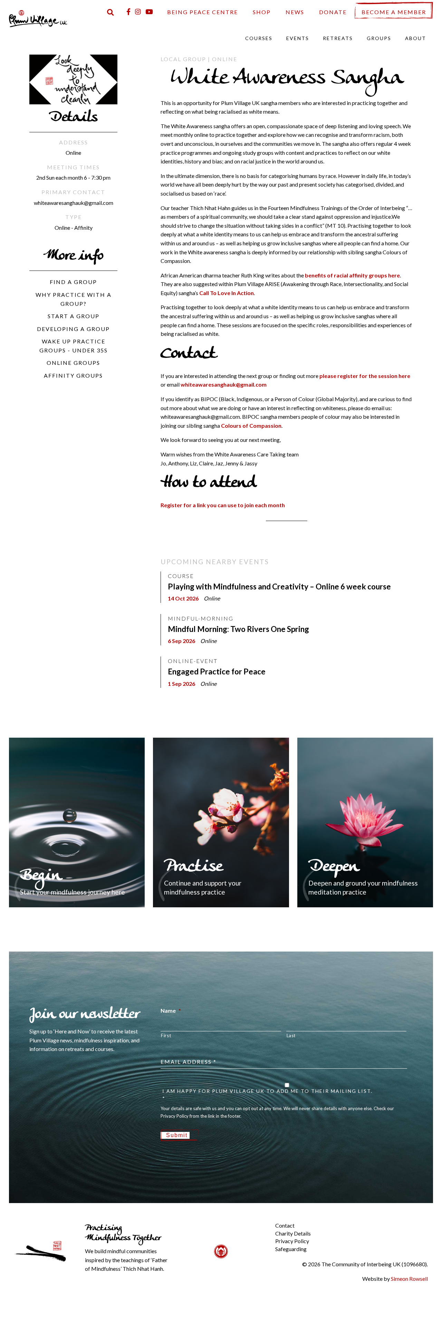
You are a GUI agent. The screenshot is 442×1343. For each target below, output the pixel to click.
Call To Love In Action (226, 293)
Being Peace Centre (202, 12)
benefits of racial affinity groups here (352, 275)
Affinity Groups (73, 375)
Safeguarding (291, 1249)
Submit (177, 1135)
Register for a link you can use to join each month (223, 505)
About (415, 38)
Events (297, 38)
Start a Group (73, 316)
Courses (258, 38)
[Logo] (38, 18)
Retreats (338, 38)
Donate (333, 12)
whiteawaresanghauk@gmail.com (224, 384)
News (295, 12)
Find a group (73, 281)
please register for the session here (364, 375)
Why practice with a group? (74, 299)
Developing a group (73, 328)
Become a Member (394, 12)
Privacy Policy (292, 1241)
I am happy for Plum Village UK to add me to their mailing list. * (267, 1094)
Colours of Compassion (251, 425)
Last (291, 1035)
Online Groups (73, 362)
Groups (379, 38)
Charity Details (293, 1233)
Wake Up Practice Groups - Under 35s (73, 345)
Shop (262, 12)
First (166, 1035)
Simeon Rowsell (409, 1278)
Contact (285, 1225)
